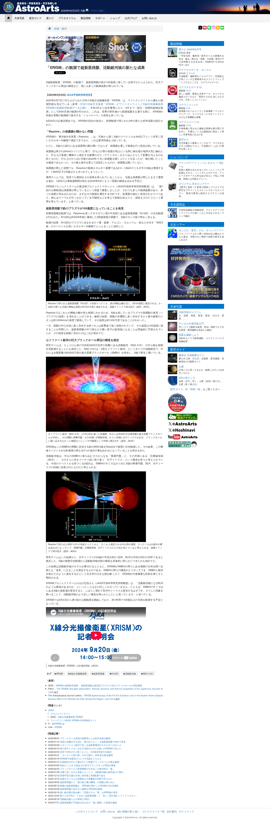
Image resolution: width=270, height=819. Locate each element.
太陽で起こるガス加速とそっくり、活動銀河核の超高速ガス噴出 (91, 772)
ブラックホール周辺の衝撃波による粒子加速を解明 (85, 738)
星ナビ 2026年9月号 (190, 49)
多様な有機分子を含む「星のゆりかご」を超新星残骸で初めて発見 (93, 741)
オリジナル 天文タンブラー (194, 183)
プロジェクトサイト (60, 713)
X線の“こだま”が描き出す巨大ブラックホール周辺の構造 (88, 765)
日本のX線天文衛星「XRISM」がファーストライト (110, 104)
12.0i (188, 90)
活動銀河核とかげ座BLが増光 (74, 799)
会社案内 (172, 811)
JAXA (51, 710)
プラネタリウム (67, 18)
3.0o (188, 108)
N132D (114, 673)
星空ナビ (184, 139)
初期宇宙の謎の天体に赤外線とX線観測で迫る (82, 775)
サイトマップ (186, 811)
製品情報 (86, 18)
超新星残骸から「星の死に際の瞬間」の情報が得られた (87, 782)
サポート (100, 18)
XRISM (59, 673)
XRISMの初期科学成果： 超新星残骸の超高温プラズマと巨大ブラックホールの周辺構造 (99, 685)
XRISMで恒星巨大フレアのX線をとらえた (81, 758)
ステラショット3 (188, 104)
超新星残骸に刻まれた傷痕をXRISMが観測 (81, 788)
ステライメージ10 (189, 122)
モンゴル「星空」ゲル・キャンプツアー (201, 230)
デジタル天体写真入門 (191, 323)
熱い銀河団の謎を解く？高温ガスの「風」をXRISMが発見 (89, 792)
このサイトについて (86, 811)
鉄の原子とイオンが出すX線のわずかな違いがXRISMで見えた (90, 748)
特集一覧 (195, 389)
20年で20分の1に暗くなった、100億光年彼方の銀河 (86, 751)
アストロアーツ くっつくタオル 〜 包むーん (201, 164)
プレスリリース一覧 (153, 811)
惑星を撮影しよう (189, 335)
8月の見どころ (187, 378)
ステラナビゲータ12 (190, 87)
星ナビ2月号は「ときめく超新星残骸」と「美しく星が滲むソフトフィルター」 (99, 795)
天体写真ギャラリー (190, 312)
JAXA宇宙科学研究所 (78, 95)
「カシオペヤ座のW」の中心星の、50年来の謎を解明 (86, 755)
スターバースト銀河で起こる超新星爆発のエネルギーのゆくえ (90, 745)
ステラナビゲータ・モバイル (195, 70)
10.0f (188, 125)
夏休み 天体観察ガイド (191, 355)
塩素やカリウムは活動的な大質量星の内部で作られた (86, 778)
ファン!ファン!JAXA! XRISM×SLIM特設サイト (73, 720)
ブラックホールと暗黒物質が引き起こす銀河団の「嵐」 (87, 768)
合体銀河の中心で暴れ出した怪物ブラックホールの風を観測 (89, 761)
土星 (181, 366)
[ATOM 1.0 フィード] (218, 27)
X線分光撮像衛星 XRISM (70, 716)
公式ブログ (131, 18)
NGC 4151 (148, 673)
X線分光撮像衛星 (78, 673)
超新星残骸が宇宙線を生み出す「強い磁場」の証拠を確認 (88, 802)
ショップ (115, 18)
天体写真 (19, 18)
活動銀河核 (130, 673)
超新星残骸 (98, 673)
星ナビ (50, 18)
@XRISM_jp (58, 723)
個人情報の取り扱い (128, 811)
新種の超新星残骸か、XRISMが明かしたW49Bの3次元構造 (89, 785)
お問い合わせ (149, 18)
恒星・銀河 (60, 28)
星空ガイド (35, 18)
